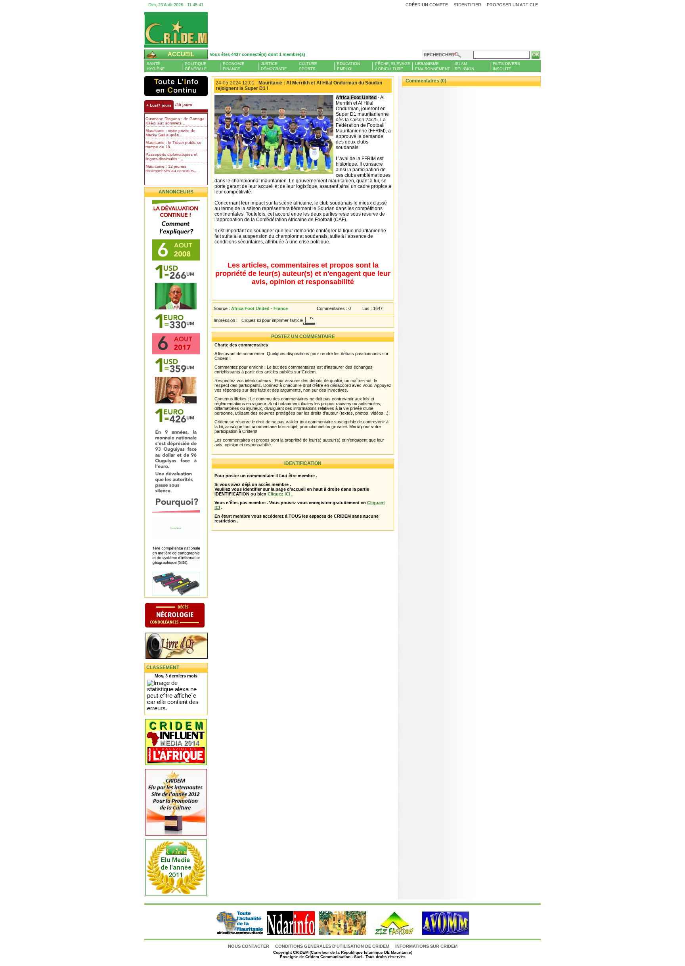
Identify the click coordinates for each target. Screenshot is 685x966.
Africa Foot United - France (259, 308)
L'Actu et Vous (176, 86)
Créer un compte (427, 4)
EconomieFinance (234, 66)
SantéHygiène (156, 66)
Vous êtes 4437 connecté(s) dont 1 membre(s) (257, 54)
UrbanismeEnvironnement (432, 66)
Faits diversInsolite (506, 66)
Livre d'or (183, 646)
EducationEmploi (348, 66)
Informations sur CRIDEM (426, 946)
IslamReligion (464, 66)
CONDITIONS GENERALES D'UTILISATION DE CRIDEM (332, 946)
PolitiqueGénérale (196, 66)
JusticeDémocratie (274, 66)
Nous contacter (249, 946)
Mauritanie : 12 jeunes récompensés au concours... (171, 168)
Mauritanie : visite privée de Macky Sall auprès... (170, 132)
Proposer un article (512, 4)
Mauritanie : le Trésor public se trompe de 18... (173, 144)
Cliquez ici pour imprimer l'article (272, 320)
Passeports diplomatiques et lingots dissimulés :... (171, 156)
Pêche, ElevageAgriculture (392, 66)
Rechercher (439, 54)
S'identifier (467, 4)
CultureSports (308, 66)
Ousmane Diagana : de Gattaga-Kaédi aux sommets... (175, 121)
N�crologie (183, 616)
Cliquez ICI (279, 494)
